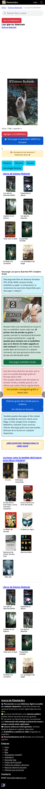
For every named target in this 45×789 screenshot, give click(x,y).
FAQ (6, 750)
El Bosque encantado (19, 481)
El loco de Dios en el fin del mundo (27, 504)
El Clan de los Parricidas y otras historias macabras (10, 506)
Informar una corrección (14, 770)
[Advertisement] (22, 54)
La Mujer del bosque (8, 530)
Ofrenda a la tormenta (8, 262)
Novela (30, 163)
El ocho (8, 480)
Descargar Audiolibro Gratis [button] (22, 362)
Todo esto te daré (10, 239)
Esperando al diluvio (26, 194)
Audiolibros (9, 757)
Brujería (7, 163)
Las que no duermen (25, 217)
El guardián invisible (23, 240)
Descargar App (10, 760)
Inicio (4, 7)
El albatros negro (27, 529)
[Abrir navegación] (41, 2)
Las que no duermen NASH (9, 194)
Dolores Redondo (15, 7)
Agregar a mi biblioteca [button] (14, 134)
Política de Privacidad (13, 762)
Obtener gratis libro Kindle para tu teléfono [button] (22, 403)
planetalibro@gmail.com (16, 778)
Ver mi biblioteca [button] (11, 20)
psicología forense (12, 168)
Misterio (19, 163)
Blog (6, 752)
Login (35, 2)
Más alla (8, 577)
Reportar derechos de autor (16, 767)
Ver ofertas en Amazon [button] (23, 409)
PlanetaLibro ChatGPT (13, 755)
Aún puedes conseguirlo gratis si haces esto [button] (22, 391)
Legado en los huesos (8, 217)
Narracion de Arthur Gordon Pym (9, 554)
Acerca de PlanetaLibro (13, 700)
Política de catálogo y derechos (17, 765)
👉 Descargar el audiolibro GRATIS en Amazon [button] (22, 141)
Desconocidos (26, 552)
